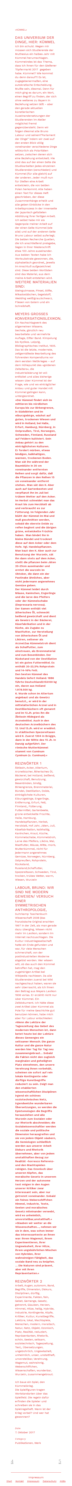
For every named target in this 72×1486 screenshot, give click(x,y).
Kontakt (19, 1481)
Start (9, 1481)
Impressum (33, 1481)
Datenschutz (49, 1481)
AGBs (63, 1481)
